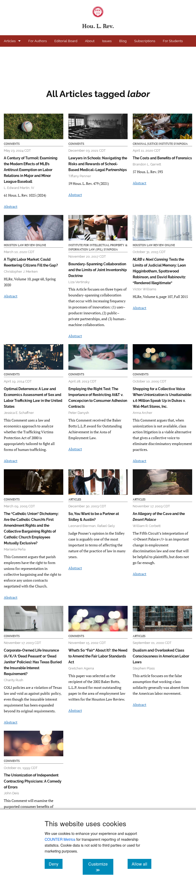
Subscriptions (144, 41)
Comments (12, 144)
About (89, 41)
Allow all (141, 864)
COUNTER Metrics (60, 839)
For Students (173, 41)
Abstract (10, 206)
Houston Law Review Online (46, 52)
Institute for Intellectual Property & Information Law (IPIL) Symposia (98, 247)
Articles (10, 41)
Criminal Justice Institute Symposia (160, 144)
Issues (107, 41)
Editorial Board (65, 41)
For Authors (37, 41)
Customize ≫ (100, 867)
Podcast (10, 52)
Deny (56, 864)
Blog (123, 41)
